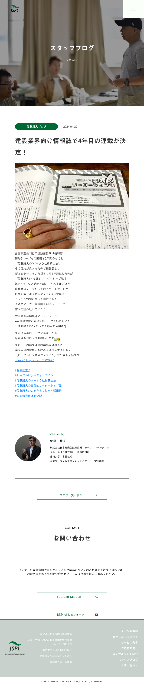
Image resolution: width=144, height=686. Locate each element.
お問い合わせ (129, 665)
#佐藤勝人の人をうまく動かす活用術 (38, 391)
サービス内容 (129, 642)
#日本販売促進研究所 (28, 396)
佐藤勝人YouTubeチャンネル (56, 656)
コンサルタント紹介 (125, 654)
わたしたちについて (125, 637)
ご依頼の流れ (129, 648)
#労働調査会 (23, 370)
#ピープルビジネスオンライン (34, 375)
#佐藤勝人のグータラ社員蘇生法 (35, 380)
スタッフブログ (128, 660)
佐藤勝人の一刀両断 (61, 662)
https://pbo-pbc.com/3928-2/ (34, 360)
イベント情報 (129, 631)
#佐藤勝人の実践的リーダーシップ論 (38, 385)
